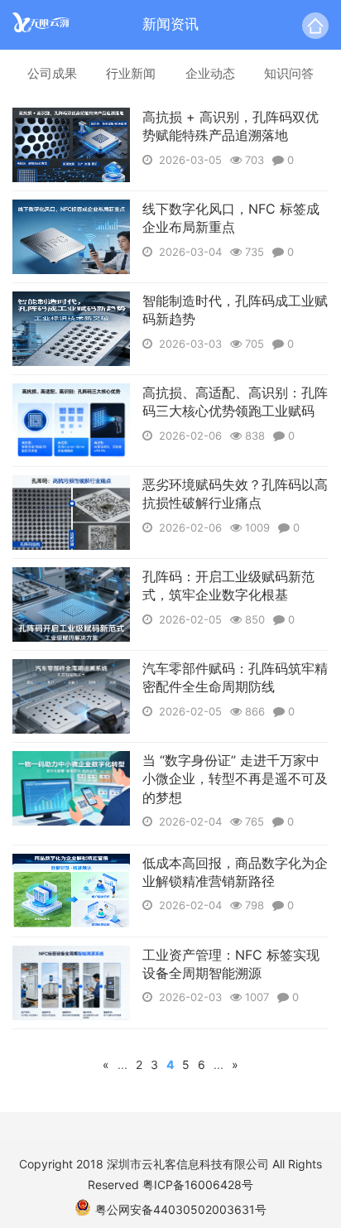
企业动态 (210, 73)
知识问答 (289, 73)
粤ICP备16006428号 (197, 1184)
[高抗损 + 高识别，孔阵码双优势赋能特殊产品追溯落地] (71, 145)
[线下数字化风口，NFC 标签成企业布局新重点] (71, 237)
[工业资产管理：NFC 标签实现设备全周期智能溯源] (71, 983)
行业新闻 (131, 73)
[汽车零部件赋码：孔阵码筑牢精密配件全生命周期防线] (71, 696)
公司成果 (52, 73)
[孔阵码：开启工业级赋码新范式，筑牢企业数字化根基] (71, 604)
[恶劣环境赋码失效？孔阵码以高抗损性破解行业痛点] (71, 512)
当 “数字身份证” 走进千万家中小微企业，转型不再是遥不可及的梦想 (235, 779)
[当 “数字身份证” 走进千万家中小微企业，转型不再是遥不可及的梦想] (71, 788)
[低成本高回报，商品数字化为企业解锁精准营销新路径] (71, 891)
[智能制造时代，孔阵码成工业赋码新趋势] (71, 328)
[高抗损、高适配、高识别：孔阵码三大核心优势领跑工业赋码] (71, 420)
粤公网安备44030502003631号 (181, 1209)
